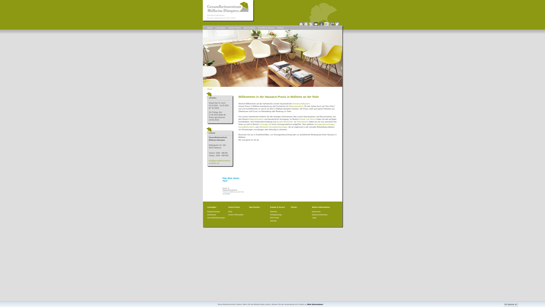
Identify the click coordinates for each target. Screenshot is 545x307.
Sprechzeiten (249, 28)
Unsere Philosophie (236, 215)
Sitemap (273, 221)
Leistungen (220, 28)
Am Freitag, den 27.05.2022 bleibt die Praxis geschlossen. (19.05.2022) (217, 116)
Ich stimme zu (510, 304)
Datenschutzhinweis (320, 215)
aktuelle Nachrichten (284, 122)
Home (210, 28)
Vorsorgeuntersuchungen (324, 124)
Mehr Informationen (315, 304)
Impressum (316, 212)
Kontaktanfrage (276, 215)
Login (314, 218)
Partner (280, 28)
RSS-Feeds (274, 218)
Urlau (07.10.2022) (219, 105)
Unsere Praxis (234, 28)
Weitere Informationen (321, 207)
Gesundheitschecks (246, 127)
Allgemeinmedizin (296, 106)
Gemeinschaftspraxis (301, 104)
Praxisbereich (302, 122)
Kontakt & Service (266, 28)
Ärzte (230, 212)
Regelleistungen (213, 212)
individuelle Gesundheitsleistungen (273, 127)
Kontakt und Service (307, 119)
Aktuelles (273, 212)
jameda (227, 194)
